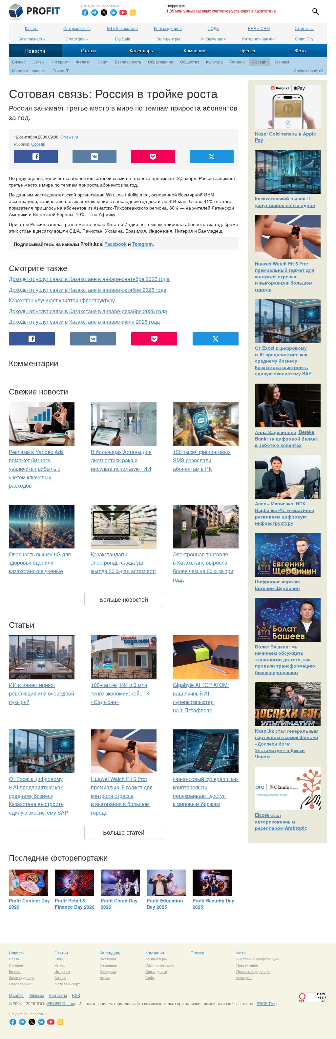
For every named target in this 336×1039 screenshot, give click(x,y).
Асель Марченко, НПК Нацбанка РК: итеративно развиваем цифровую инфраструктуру (284, 513)
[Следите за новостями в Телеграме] (94, 12)
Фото (300, 50)
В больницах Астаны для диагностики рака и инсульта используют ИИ (121, 460)
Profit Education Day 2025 (165, 903)
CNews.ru (69, 136)
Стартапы (304, 28)
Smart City (304, 38)
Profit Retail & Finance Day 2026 (74, 903)
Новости (35, 50)
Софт (102, 61)
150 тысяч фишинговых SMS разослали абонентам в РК (202, 460)
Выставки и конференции (257, 958)
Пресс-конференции (253, 971)
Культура (214, 61)
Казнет (31, 28)
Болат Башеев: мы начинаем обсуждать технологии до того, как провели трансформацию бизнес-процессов (285, 659)
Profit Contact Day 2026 (29, 903)
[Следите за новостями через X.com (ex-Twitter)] (104, 12)
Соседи (259, 61)
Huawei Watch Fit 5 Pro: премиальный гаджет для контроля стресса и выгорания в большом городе (122, 795)
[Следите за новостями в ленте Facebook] (85, 12)
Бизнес (19, 61)
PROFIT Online (60, 1003)
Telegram (142, 244)
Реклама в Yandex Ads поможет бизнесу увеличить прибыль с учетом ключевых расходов (36, 468)
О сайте (16, 995)
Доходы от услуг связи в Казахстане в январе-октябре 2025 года (87, 289)
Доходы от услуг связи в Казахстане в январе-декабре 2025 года (88, 311)
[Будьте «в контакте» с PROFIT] (113, 12)
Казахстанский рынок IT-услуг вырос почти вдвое (285, 201)
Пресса (247, 50)
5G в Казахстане (122, 28)
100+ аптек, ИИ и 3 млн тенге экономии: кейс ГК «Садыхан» (120, 693)
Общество (189, 61)
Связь (38, 61)
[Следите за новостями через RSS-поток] (132, 12)
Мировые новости (29, 70)
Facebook (115, 244)
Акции (105, 977)
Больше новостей (123, 599)
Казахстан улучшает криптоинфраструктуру (62, 300)
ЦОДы (213, 28)
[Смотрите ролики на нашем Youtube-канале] (123, 12)
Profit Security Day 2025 (213, 903)
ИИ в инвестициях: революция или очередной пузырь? (41, 693)
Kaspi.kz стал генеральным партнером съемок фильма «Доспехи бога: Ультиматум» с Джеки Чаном (286, 743)
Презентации (247, 965)
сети (163, 971)
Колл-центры (168, 38)
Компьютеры (156, 958)
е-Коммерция (213, 38)
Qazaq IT (60, 70)
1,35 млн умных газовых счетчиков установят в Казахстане (221, 10)
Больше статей (123, 832)
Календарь (141, 50)
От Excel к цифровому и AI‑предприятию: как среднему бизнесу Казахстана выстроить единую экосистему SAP (38, 795)
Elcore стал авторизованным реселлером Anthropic (281, 821)
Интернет (60, 61)
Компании (194, 50)
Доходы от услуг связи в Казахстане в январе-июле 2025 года (84, 321)
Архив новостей (309, 70)
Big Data (122, 38)
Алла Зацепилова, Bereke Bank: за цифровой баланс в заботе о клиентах (286, 438)
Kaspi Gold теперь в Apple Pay (285, 136)
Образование (160, 61)
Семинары (108, 965)
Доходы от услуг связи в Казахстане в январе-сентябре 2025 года (89, 279)
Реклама (36, 995)
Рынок (59, 965)
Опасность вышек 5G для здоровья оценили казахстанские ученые (40, 562)
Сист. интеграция (159, 965)
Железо (83, 61)
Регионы (237, 61)
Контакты (58, 995)
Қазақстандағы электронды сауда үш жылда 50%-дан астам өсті (123, 562)
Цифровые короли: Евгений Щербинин (278, 584)
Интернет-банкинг (259, 38)
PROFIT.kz (266, 1003)
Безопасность (31, 38)
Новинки (281, 61)
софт (30, 977)
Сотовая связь (77, 28)
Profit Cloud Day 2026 (119, 903)
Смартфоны (77, 38)
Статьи (88, 50)
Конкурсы (108, 971)
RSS (76, 995)
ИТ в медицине (168, 28)
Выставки (108, 958)
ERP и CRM (259, 28)
